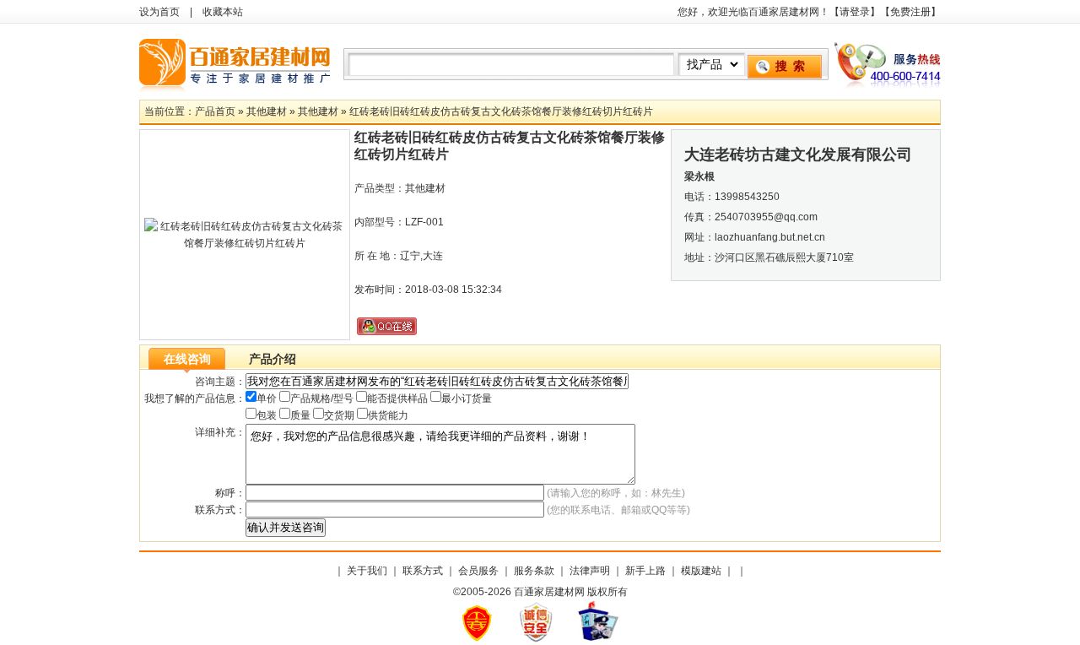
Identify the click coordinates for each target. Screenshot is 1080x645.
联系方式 (422, 571)
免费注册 (910, 12)
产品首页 (215, 111)
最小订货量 (466, 398)
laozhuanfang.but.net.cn (770, 237)
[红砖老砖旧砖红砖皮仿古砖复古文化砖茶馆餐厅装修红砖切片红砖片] (244, 243)
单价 (266, 398)
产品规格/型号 (322, 398)
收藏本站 (222, 12)
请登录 (855, 12)
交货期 (339, 415)
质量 (300, 415)
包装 (266, 415)
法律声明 (590, 571)
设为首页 (159, 12)
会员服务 (478, 571)
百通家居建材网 (236, 62)
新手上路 (645, 571)
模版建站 (701, 571)
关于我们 (367, 571)
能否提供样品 (397, 398)
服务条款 (534, 571)
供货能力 (388, 415)
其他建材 (266, 111)
